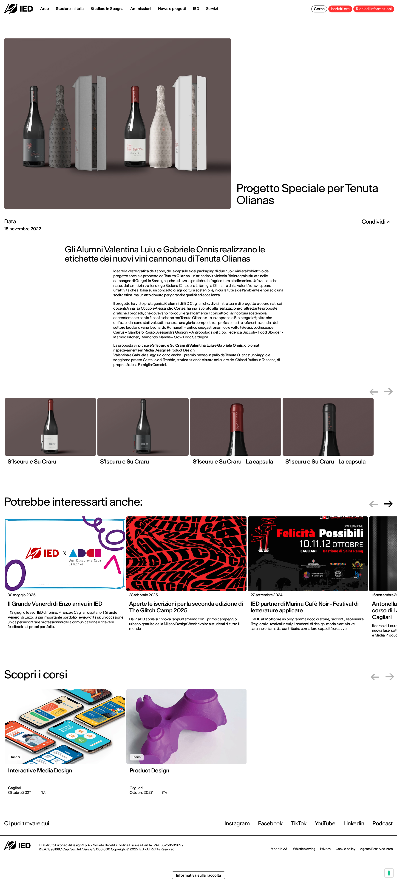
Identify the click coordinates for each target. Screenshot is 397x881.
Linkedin (353, 823)
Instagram (237, 823)
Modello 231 (279, 849)
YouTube (325, 823)
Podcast (382, 823)
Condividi (374, 221)
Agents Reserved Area (376, 849)
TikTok (298, 823)
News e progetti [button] (172, 8)
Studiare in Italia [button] (70, 8)
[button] (373, 391)
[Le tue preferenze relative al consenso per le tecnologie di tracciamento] (389, 873)
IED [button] (196, 8)
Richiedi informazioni (374, 8)
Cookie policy (345, 849)
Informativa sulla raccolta (198, 875)
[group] (50, 433)
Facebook (270, 823)
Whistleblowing (304, 849)
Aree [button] (44, 8)
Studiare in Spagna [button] (107, 8)
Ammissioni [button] (140, 8)
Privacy (325, 849)
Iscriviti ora (340, 8)
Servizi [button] (212, 8)
